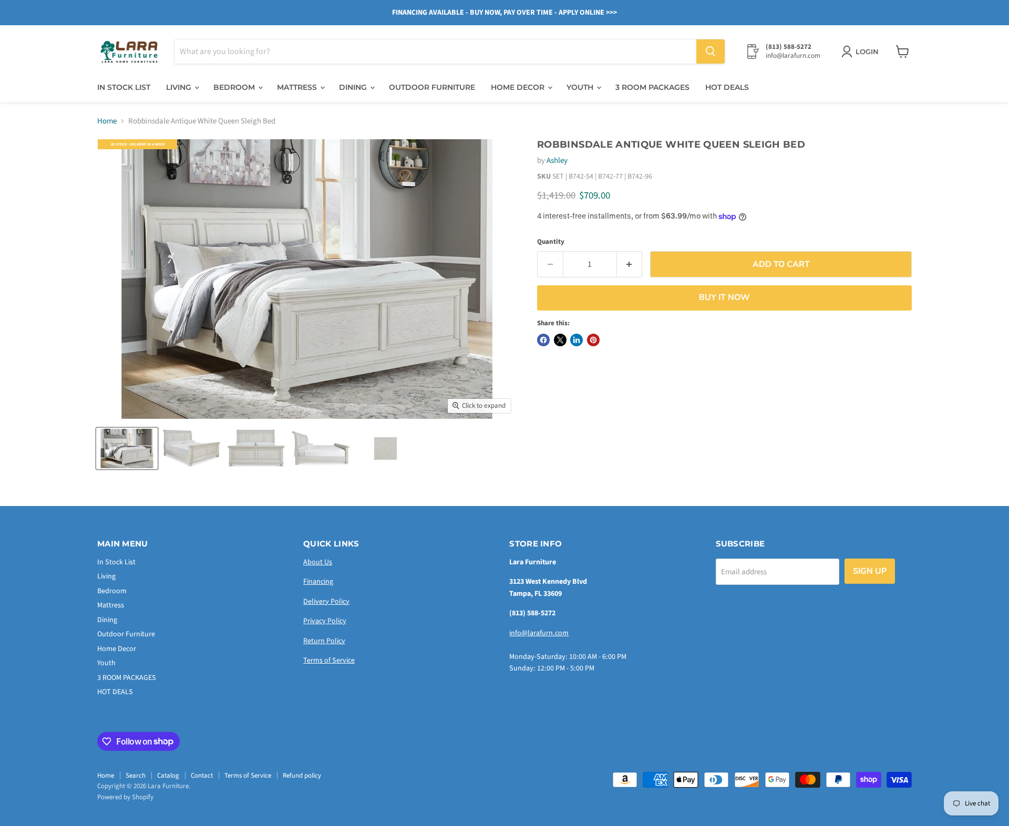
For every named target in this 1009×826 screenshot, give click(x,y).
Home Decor (519, 87)
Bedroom (235, 87)
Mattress (298, 87)
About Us (317, 562)
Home (107, 121)
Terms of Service (329, 660)
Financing (318, 581)
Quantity (550, 242)
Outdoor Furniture (432, 87)
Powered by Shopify (125, 797)
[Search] (710, 51)
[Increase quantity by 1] (630, 264)
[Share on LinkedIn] (576, 340)
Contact (202, 775)
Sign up (870, 571)
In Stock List (123, 87)
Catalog (168, 775)
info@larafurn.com (539, 633)
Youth (581, 87)
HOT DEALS (727, 87)
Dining (354, 87)
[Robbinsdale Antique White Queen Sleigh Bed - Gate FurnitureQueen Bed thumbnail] (127, 448)
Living (179, 87)
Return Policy (324, 641)
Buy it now (724, 297)
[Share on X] (560, 340)
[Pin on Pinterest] (593, 340)
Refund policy (302, 775)
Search (136, 775)
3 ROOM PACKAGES (652, 87)
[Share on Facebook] (543, 340)
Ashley (557, 160)
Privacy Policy (324, 621)
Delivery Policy (326, 601)
